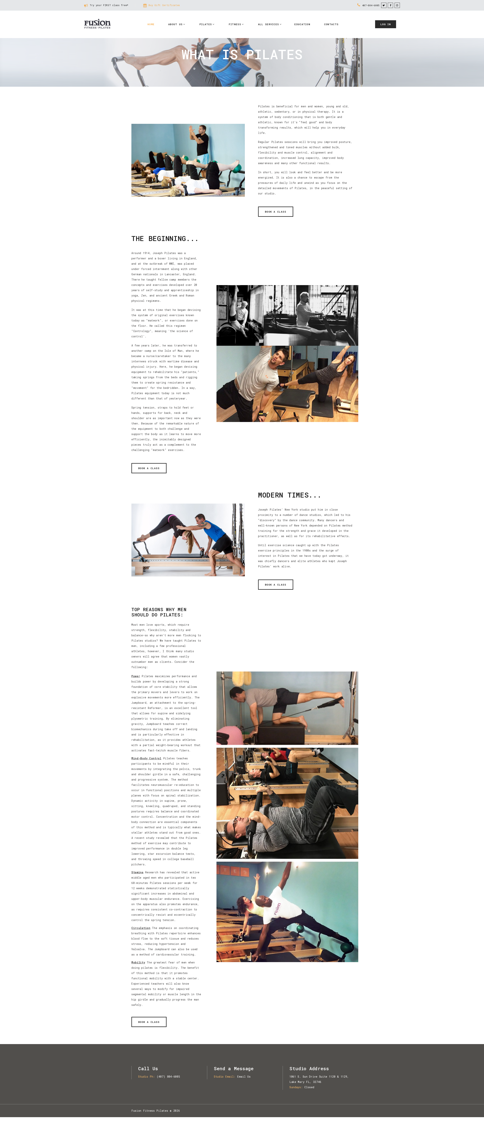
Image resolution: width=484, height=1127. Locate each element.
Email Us (244, 1076)
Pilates (205, 24)
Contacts (331, 24)
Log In (385, 24)
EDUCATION (302, 24)
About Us (175, 24)
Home (150, 24)
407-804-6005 (371, 5)
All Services (268, 24)
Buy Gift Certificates (164, 5)
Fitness (235, 24)
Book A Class (275, 211)
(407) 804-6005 (168, 1076)
